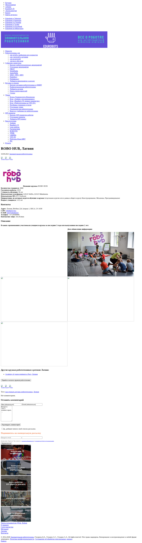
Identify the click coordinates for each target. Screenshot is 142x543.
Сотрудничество (7, 527)
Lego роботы (14, 127)
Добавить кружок (16, 89)
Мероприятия (10, 5)
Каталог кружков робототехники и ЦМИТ (26, 85)
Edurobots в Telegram (13, 18)
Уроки (7, 95)
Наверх (3, 541)
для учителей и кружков (19, 57)
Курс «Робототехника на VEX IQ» (23, 103)
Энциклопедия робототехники (21, 109)
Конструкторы (10, 121)
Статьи (12, 93)
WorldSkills (14, 71)
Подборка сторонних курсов (20, 105)
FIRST (12, 69)
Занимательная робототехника (20, 154)
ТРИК (12, 133)
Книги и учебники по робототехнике (24, 111)
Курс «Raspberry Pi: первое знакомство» (25, 101)
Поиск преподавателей (18, 91)
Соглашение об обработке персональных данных (53, 539)
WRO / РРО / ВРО (17, 75)
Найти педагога (11, 15)
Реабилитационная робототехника (23, 87)
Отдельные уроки (16, 107)
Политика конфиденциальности (22, 539)
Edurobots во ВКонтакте (14, 28)
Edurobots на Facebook (13, 26)
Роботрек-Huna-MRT (18, 139)
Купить (8, 143)
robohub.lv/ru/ (11, 211)
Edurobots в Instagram (13, 20)
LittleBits (13, 135)
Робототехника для (12, 53)
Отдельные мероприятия (19, 67)
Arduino (8, 7)
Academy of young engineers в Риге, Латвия (21, 374)
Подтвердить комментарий (11, 425)
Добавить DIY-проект (18, 119)
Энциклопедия (11, 11)
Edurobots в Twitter (12, 24)
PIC (11, 141)
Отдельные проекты (17, 117)
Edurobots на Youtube (13, 22)
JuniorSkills (14, 73)
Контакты (4, 533)
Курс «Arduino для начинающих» (22, 99)
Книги (7, 13)
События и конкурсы (13, 63)
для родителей (15, 59)
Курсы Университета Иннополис (22, 97)
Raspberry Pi (9, 9)
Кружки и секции (12, 83)
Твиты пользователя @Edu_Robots (14, 523)
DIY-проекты (10, 113)
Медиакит (5, 529)
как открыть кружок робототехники (19, 392)
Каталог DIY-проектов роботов (21, 115)
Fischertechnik (15, 129)
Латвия (36, 392)
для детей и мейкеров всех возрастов (24, 55)
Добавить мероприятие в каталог (22, 81)
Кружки (8, 3)
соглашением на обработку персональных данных (44, 441)
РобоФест (13, 77)
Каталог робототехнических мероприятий (26, 65)
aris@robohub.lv (13, 213)
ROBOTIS (14, 131)
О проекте (5, 525)
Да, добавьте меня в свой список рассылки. (19, 429)
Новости (8, 51)
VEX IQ (13, 137)
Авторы (4, 531)
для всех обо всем (16, 61)
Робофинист (14, 79)
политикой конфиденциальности (28, 441)
